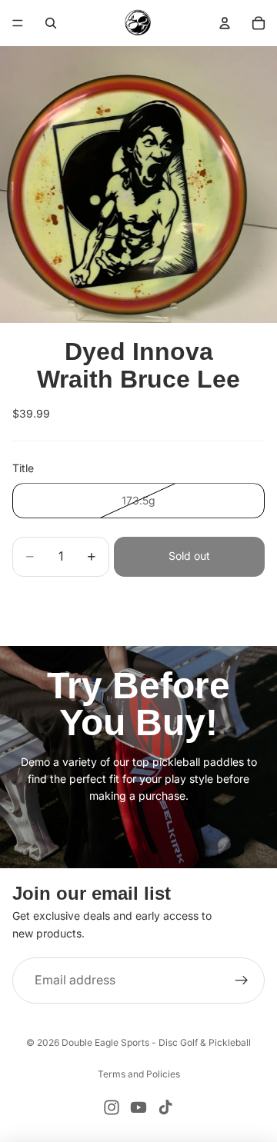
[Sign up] (241, 980)
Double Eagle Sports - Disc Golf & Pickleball (156, 1042)
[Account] (225, 23)
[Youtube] (138, 1107)
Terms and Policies (139, 1074)
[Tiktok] (165, 1107)
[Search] (51, 23)
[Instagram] (111, 1107)
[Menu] (17, 23)
